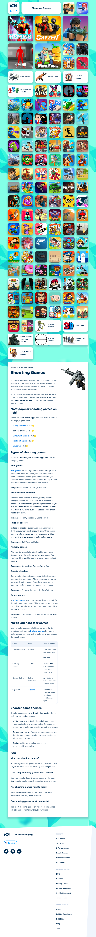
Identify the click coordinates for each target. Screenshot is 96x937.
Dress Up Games (63, 858)
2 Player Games (62, 848)
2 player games (37, 631)
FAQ (58, 874)
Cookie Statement (63, 893)
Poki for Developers (64, 914)
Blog (58, 924)
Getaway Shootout (21, 436)
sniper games (19, 600)
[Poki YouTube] (19, 851)
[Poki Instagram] (12, 851)
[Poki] (13, 5)
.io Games (60, 843)
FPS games (16, 471)
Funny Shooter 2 (20, 426)
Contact (59, 879)
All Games (60, 862)
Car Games (60, 839)
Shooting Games (26, 367)
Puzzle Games (62, 853)
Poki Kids (60, 919)
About (58, 909)
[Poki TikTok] (6, 851)
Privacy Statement (63, 888)
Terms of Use (61, 898)
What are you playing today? (17, 11)
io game (31, 690)
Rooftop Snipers (20, 441)
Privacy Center (62, 883)
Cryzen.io (17, 446)
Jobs (58, 928)
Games (13, 367)
